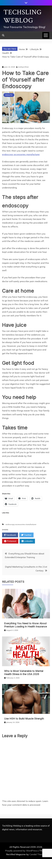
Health (8, 95)
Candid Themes (37, 854)
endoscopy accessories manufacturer (21, 154)
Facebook (10, 535)
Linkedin (28, 541)
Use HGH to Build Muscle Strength (24, 718)
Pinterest (11, 541)
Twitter (27, 535)
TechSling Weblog (22, 16)
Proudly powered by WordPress (21, 850)
